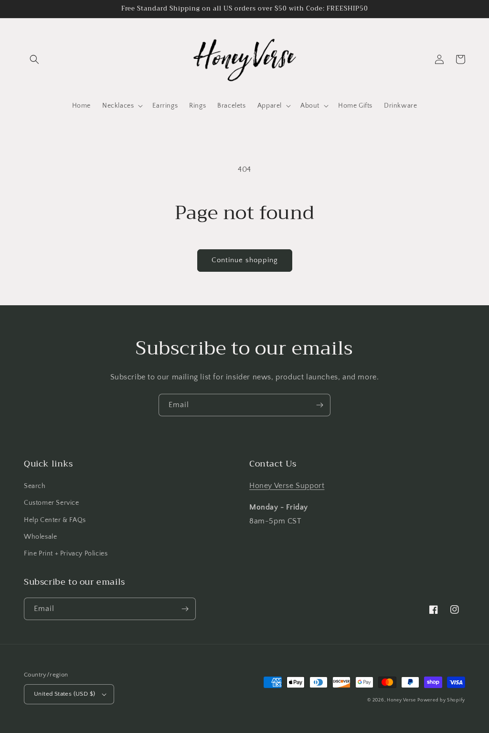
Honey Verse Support (286, 485)
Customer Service (51, 503)
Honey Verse (401, 700)
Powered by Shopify (441, 700)
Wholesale (40, 537)
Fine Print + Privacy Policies (65, 553)
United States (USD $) (64, 693)
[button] (34, 59)
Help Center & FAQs (55, 520)
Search (35, 486)
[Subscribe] (319, 405)
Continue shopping (245, 260)
